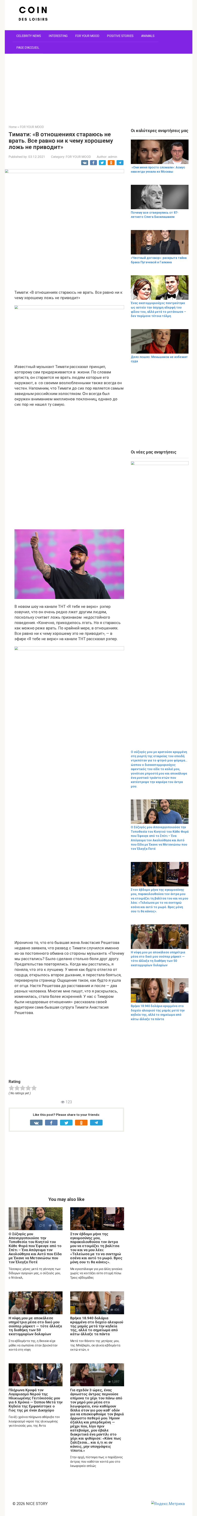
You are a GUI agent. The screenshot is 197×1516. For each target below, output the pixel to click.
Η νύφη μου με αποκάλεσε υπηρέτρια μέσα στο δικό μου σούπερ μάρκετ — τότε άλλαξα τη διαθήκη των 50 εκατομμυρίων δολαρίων (35, 1326)
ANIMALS (147, 36)
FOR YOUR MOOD (87, 36)
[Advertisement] (99, 86)
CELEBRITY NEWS (28, 36)
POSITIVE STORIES (120, 36)
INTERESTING (58, 36)
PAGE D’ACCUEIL (27, 47)
